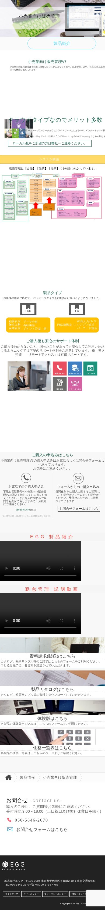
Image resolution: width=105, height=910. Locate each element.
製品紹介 (62, 43)
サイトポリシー (31, 894)
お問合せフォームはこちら (79, 508)
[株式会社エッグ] (17, 863)
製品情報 (27, 777)
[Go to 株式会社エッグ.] (7, 777)
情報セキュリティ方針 (82, 894)
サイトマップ (11, 894)
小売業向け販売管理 (60, 777)
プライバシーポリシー (55, 894)
